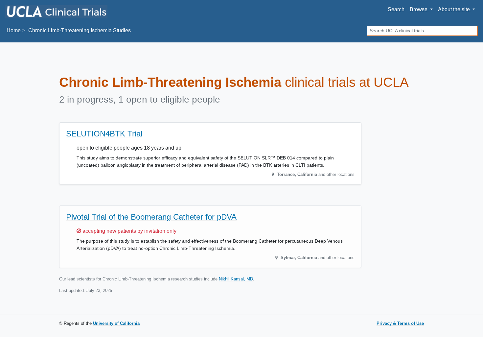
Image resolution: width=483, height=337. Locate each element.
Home (14, 30)
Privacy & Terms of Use (400, 323)
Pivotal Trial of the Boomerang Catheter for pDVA (151, 216)
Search (396, 9)
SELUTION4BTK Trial (104, 133)
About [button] (454, 9)
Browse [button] (419, 9)
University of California (116, 323)
